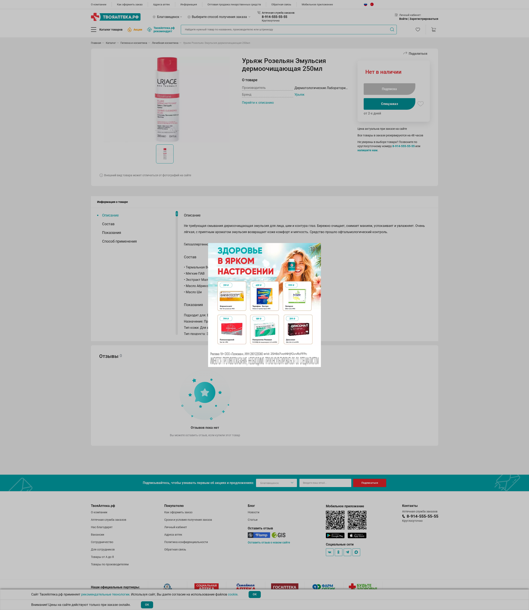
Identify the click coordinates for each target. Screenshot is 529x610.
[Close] (316, 247)
